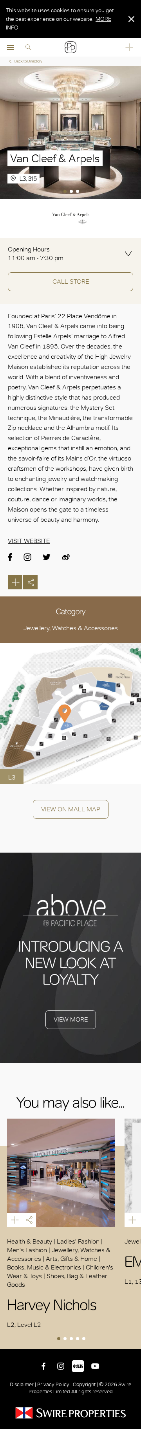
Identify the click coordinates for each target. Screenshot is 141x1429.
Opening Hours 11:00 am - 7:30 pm (35, 254)
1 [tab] (65, 192)
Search (28, 47)
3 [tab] (78, 192)
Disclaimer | (23, 1384)
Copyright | (85, 1384)
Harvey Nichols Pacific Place (61, 1173)
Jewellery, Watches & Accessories (71, 628)
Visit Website (29, 541)
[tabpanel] (70, 132)
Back (133, 1341)
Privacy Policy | (54, 1384)
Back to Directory (28, 61)
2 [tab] (72, 192)
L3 (12, 777)
